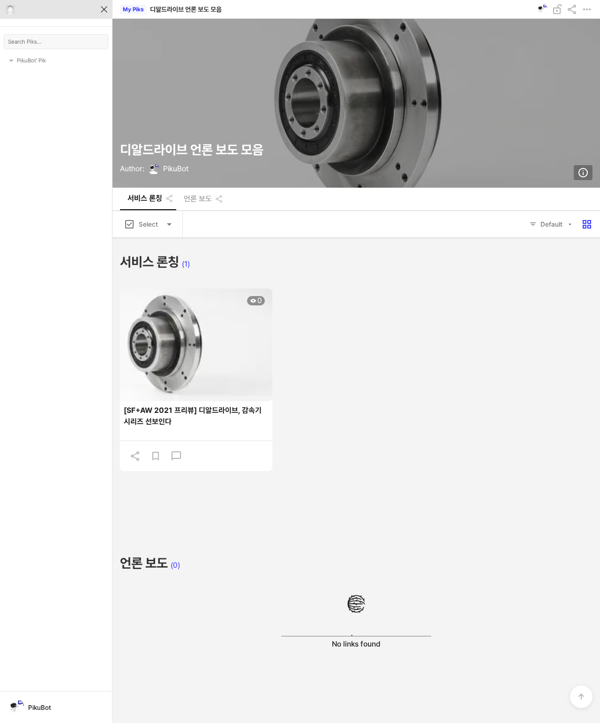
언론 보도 (198, 199)
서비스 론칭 (145, 198)
